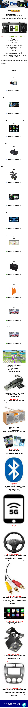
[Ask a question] (24, 705)
